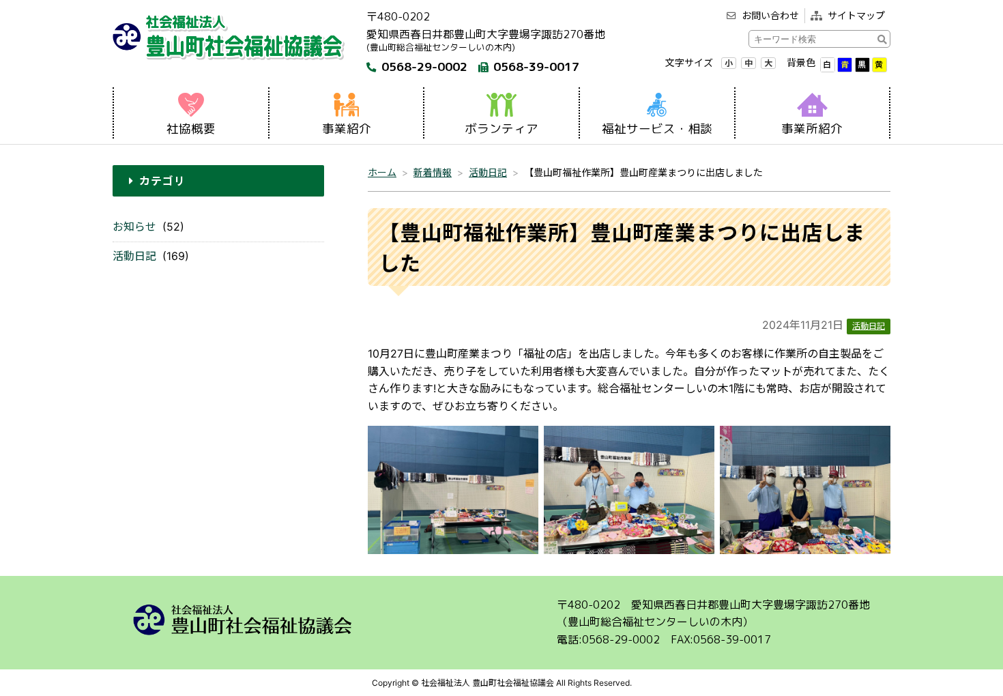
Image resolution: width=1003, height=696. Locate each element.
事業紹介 (346, 128)
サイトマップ (856, 15)
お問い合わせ (770, 15)
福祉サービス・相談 (657, 128)
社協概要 (191, 128)
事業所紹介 (812, 128)
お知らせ (134, 226)
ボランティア (501, 128)
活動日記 (134, 256)
